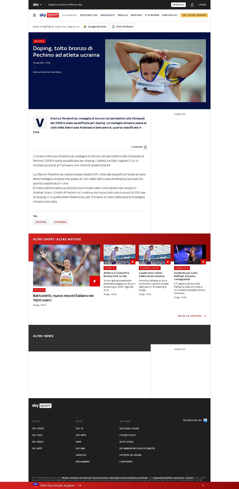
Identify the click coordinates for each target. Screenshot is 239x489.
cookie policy (128, 435)
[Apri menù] (34, 15)
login (202, 4)
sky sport (38, 428)
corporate (126, 461)
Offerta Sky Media (130, 455)
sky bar (80, 448)
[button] (114, 485)
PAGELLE (123, 15)
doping (41, 222)
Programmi (82, 461)
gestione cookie (129, 428)
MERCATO (136, 15)
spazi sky (81, 455)
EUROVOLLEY (170, 15)
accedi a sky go (192, 420)
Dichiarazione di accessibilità (137, 448)
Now (78, 441)
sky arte (37, 448)
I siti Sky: (36, 421)
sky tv (79, 428)
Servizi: (79, 421)
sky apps (81, 435)
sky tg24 (37, 435)
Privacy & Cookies (100, 477)
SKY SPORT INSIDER (194, 15)
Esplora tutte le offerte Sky (65, 4)
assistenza (179, 477)
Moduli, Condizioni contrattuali (76, 477)
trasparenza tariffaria (163, 477)
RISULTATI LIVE (89, 15)
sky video (38, 441)
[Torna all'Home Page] (49, 15)
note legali (126, 441)
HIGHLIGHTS (107, 15)
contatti (190, 477)
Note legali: (125, 421)
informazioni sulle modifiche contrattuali (128, 477)
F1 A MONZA (152, 15)
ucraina (60, 222)
